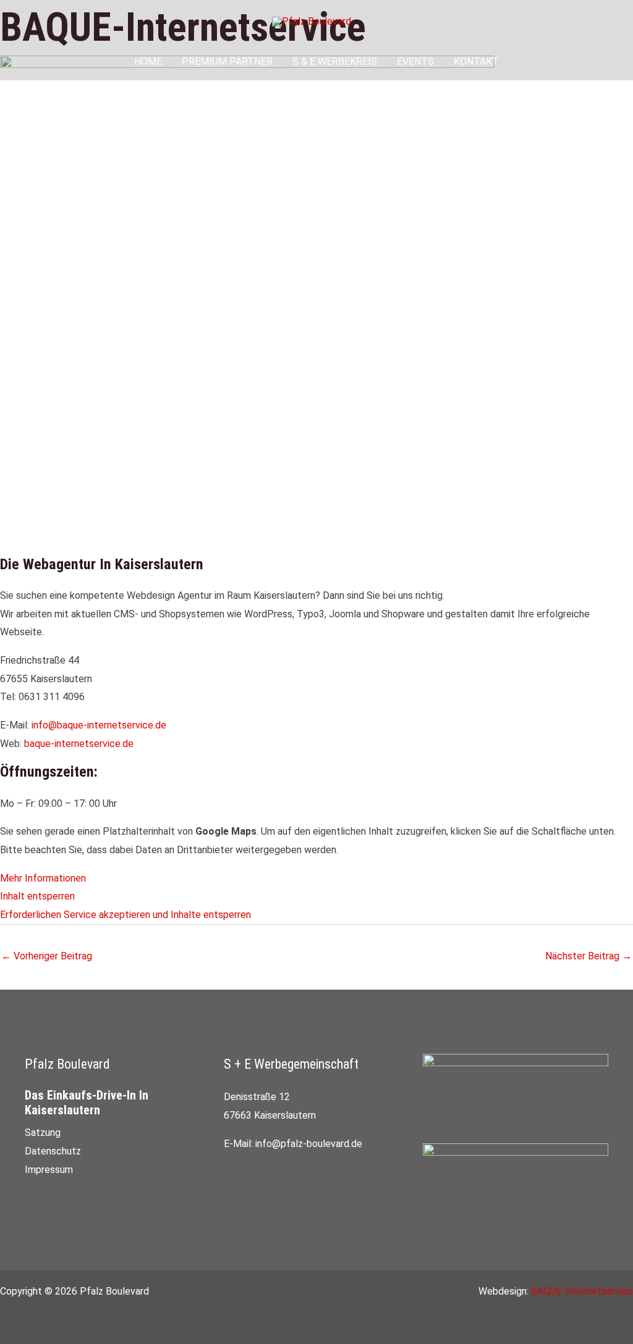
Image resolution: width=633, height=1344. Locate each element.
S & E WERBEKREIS (334, 61)
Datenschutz (53, 1151)
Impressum (49, 1169)
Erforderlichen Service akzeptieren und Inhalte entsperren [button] (125, 914)
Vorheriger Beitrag (46, 956)
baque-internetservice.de (79, 743)
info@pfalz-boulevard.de (308, 1144)
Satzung (43, 1132)
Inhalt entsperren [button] (37, 896)
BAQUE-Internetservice (582, 1291)
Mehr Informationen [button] (43, 878)
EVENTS (415, 61)
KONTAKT (476, 61)
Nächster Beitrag (588, 956)
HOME (148, 61)
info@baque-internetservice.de (99, 725)
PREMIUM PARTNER (227, 61)
